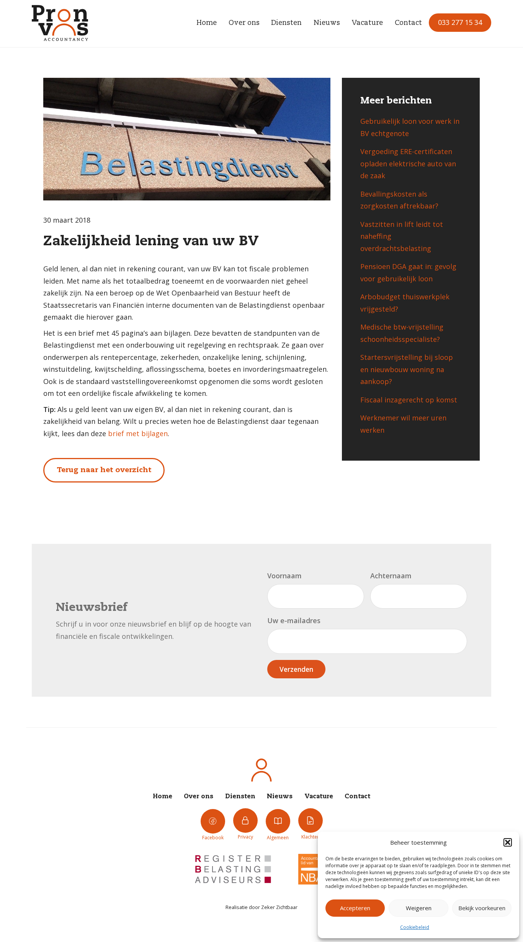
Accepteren (355, 908)
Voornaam (284, 575)
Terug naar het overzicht (104, 470)
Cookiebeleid (414, 927)
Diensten (286, 23)
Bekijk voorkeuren (481, 908)
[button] (508, 842)
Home (206, 23)
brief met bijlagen (138, 433)
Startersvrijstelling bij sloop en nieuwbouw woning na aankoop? (406, 369)
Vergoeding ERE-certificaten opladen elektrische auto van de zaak (408, 163)
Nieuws (327, 23)
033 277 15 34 (460, 22)
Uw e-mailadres (293, 620)
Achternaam (391, 575)
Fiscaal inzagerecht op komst (408, 399)
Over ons (244, 23)
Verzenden (296, 669)
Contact (408, 23)
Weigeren (418, 908)
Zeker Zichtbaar (279, 907)
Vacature (367, 23)
